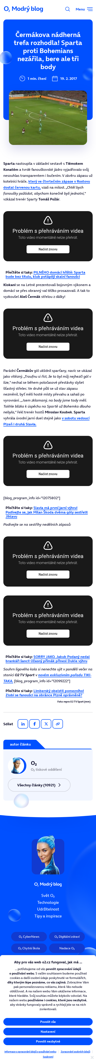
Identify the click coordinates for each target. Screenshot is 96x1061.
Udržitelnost (48, 909)
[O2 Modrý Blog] (23, 9)
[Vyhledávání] (67, 9)
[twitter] (46, 724)
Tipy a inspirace (48, 916)
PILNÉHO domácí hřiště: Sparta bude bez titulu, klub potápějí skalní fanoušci (45, 274)
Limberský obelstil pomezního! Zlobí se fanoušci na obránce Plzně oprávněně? (45, 692)
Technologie (48, 902)
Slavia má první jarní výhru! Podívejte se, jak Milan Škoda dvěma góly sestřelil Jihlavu (47, 512)
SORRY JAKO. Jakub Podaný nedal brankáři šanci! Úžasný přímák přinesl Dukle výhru (48, 658)
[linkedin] (23, 724)
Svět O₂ (48, 896)
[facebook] (34, 724)
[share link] (57, 724)
